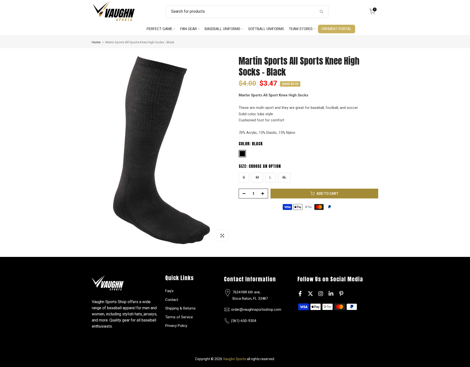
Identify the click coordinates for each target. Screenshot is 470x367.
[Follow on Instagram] (320, 293)
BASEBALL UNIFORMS (222, 29)
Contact (171, 300)
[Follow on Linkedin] (331, 293)
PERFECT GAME (159, 29)
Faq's (169, 291)
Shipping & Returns (180, 308)
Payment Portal (337, 29)
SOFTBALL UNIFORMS (266, 29)
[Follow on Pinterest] (341, 293)
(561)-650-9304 (243, 321)
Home (96, 42)
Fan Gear (188, 29)
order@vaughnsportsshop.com (256, 309)
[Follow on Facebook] (300, 293)
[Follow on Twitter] (310, 293)
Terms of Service (179, 317)
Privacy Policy (176, 325)
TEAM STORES (301, 29)
